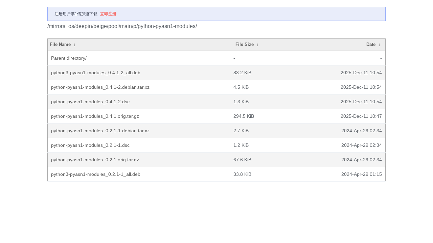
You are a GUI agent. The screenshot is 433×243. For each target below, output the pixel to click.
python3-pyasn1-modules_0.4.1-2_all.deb (95, 72)
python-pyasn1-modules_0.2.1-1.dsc (90, 145)
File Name (60, 44)
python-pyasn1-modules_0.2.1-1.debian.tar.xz (100, 130)
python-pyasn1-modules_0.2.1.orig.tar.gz (95, 159)
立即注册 (108, 13)
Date (370, 44)
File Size (244, 44)
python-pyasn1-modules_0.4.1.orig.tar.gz (95, 116)
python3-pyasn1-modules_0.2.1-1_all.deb (95, 174)
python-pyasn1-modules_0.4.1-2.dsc (90, 101)
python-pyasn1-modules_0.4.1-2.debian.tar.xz (100, 87)
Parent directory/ (69, 58)
